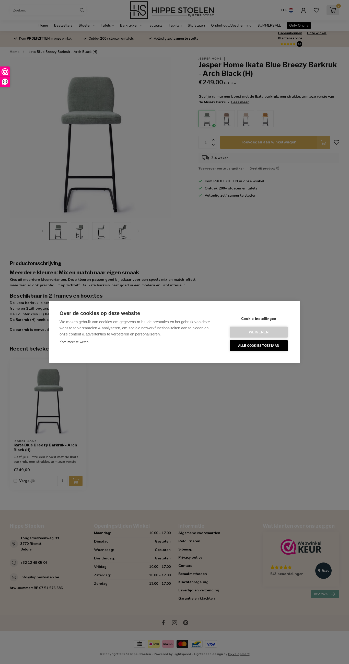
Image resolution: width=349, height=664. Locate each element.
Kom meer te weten (74, 342)
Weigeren (259, 332)
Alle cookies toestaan (258, 345)
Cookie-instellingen (258, 318)
